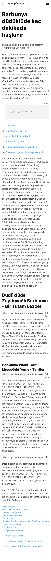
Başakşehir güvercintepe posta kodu (25, 152)
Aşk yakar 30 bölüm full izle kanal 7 (24, 546)
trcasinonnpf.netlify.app (15, 3)
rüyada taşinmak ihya (12, 515)
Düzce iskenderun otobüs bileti (22, 147)
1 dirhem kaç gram (15, 141)
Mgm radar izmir (14, 535)
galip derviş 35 (9, 506)
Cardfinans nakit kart (17, 131)
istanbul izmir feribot (11, 512)
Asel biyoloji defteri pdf (18, 136)
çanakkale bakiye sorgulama (15, 509)
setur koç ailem (9, 527)
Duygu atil (11, 125)
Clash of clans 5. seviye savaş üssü (24, 541)
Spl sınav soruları (15, 530)
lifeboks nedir (8, 518)
